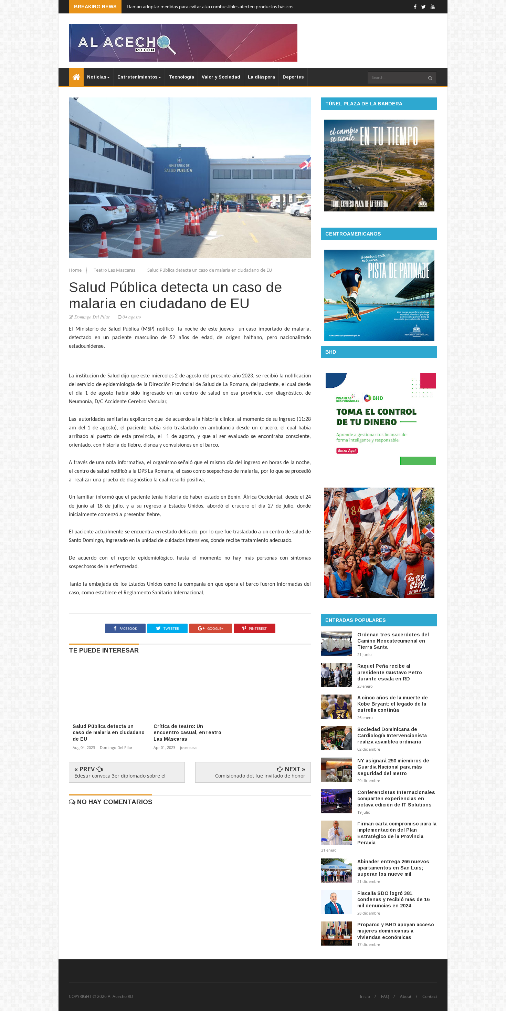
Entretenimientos (137, 77)
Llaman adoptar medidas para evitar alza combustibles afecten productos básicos (210, 6)
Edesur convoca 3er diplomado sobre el (120, 775)
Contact (429, 996)
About (405, 996)
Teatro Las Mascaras (115, 270)
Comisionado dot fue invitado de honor (260, 775)
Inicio (365, 996)
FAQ (385, 996)
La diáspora (261, 77)
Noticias (96, 77)
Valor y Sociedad (221, 77)
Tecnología (181, 77)
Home (76, 270)
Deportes (293, 77)
